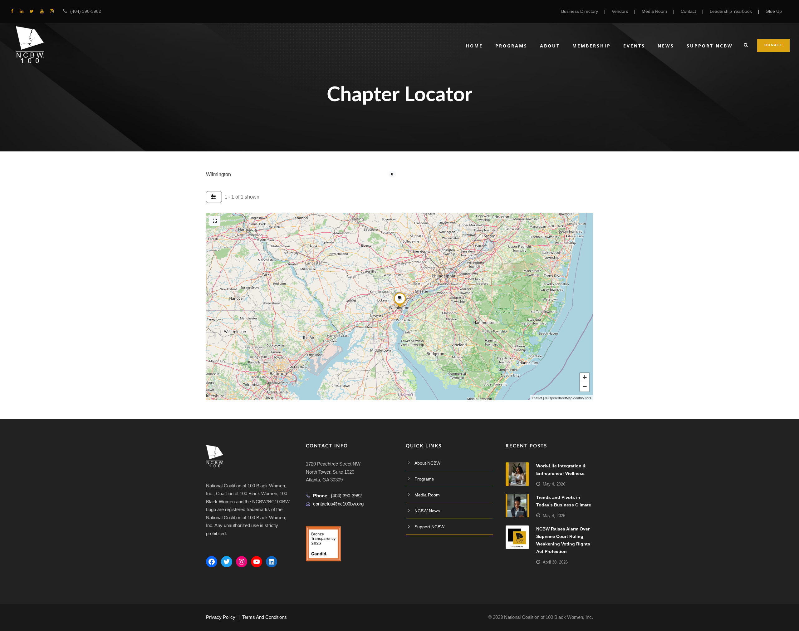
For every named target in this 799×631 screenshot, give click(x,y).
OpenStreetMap (560, 397)
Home (474, 46)
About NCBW (427, 463)
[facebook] (12, 11)
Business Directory (579, 11)
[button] (584, 377)
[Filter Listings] (214, 197)
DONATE (773, 45)
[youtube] (42, 11)
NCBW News (427, 510)
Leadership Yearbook (731, 11)
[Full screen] (214, 221)
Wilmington (218, 174)
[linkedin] (21, 11)
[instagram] (52, 11)
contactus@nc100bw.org (338, 503)
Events (634, 46)
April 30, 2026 (555, 562)
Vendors (620, 11)
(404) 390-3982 (85, 11)
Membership (591, 46)
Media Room (654, 11)
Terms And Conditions (264, 617)
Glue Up (774, 11)
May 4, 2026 (554, 484)
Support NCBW (710, 46)
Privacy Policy (220, 617)
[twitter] (32, 11)
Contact (688, 11)
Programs (511, 46)
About (550, 46)
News (666, 46)
